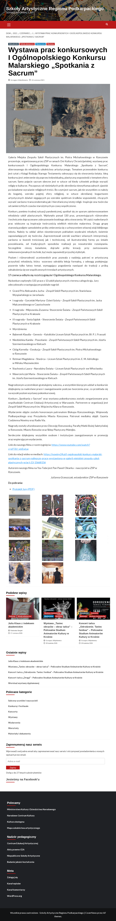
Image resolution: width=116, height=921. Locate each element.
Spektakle (83, 616)
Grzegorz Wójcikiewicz (19, 80)
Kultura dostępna (15, 821)
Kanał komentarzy (16, 889)
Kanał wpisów (14, 883)
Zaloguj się (12, 877)
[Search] (107, 24)
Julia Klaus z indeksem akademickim (25, 661)
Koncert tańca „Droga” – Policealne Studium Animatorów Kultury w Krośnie (45, 677)
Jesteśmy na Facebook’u (22, 779)
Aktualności (13, 44)
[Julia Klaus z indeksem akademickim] (22, 609)
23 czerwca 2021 (38, 80)
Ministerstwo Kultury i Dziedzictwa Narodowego (31, 809)
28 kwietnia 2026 (51, 643)
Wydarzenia (40, 44)
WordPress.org (14, 896)
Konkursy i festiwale (18, 706)
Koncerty (94, 613)
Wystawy (50, 44)
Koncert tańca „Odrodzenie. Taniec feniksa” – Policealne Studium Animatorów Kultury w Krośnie (91, 630)
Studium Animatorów (52, 613)
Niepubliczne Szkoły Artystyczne (23, 855)
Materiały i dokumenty (19, 733)
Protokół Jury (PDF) (23, 489)
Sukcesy (12, 616)
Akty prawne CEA (15, 849)
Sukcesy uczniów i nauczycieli (23, 700)
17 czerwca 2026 (16, 633)
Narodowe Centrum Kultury (21, 815)
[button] (9, 24)
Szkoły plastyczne (27, 44)
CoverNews (91, 912)
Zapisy (13, 767)
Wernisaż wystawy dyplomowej (23, 683)
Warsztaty (13, 728)
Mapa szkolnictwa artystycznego (23, 828)
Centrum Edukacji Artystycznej (22, 843)
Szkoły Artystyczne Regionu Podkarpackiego (55, 8)
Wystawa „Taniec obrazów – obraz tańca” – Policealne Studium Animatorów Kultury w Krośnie (58, 630)
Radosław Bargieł (16, 630)
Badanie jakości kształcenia (20, 862)
